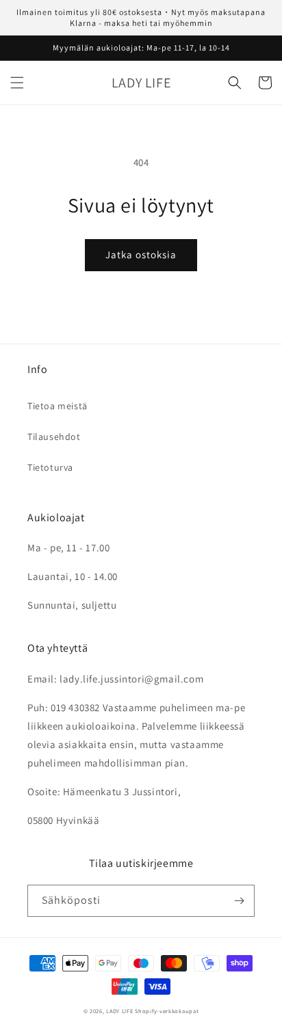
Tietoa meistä (57, 406)
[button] (17, 83)
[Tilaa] (239, 901)
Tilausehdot (54, 436)
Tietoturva (50, 467)
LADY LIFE (119, 1011)
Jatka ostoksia (141, 254)
